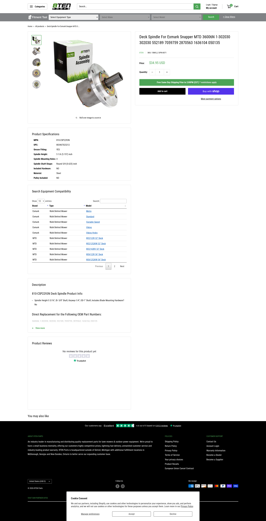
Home (30, 26)
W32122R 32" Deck (94, 238)
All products (39, 26)
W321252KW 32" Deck (96, 243)
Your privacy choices (174, 459)
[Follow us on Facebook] (117, 486)
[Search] (197, 6)
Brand (35, 205)
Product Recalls (172, 464)
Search (211, 17)
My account (211, 8)
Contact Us (211, 441)
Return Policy (171, 446)
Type (51, 205)
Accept (132, 514)
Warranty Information (215, 450)
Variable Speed (93, 222)
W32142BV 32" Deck (95, 249)
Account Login (212, 446)
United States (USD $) (37, 481)
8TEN (141, 53)
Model (88, 205)
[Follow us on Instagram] (123, 486)
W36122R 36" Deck (94, 254)
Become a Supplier (214, 459)
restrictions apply (209, 82)
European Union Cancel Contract (179, 468)
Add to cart (162, 91)
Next (122, 266)
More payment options (211, 99)
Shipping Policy (172, 441)
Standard (90, 216)
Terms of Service (172, 455)
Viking (89, 227)
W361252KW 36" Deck (96, 259)
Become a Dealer (214, 455)
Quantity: (143, 72)
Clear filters (229, 17)
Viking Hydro (92, 232)
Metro (88, 211)
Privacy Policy (187, 506)
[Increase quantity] (167, 72)
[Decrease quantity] (152, 72)
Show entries (42, 201)
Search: (96, 201)
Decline (173, 514)
